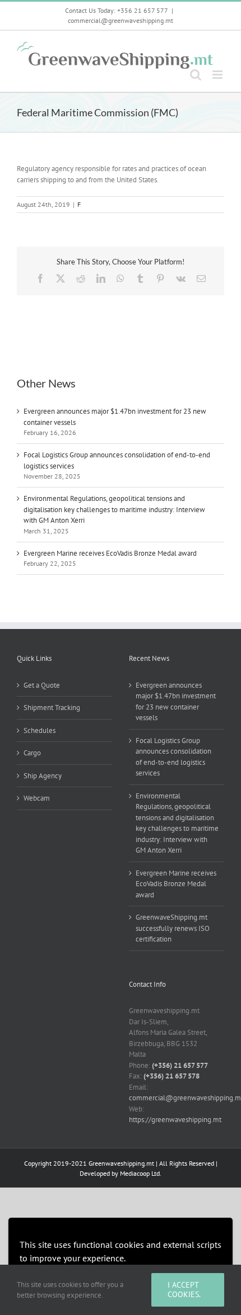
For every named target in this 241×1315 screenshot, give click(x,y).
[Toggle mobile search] (195, 75)
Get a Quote (42, 685)
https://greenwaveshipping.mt (175, 1119)
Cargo (32, 753)
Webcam (37, 798)
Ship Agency (43, 776)
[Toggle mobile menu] (218, 75)
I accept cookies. (184, 1289)
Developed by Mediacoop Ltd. (120, 1173)
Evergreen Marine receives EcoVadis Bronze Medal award (110, 553)
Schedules (39, 730)
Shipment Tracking (52, 707)
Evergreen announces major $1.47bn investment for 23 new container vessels (176, 701)
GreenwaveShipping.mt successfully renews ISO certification (173, 928)
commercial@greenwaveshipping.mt (120, 20)
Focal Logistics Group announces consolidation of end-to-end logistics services (173, 757)
